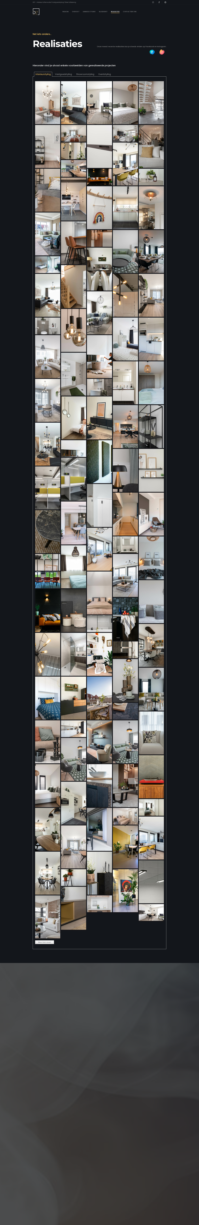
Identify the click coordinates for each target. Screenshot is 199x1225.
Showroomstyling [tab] (85, 74)
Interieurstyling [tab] (43, 74)
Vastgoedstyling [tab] (63, 74)
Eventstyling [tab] (105, 74)
